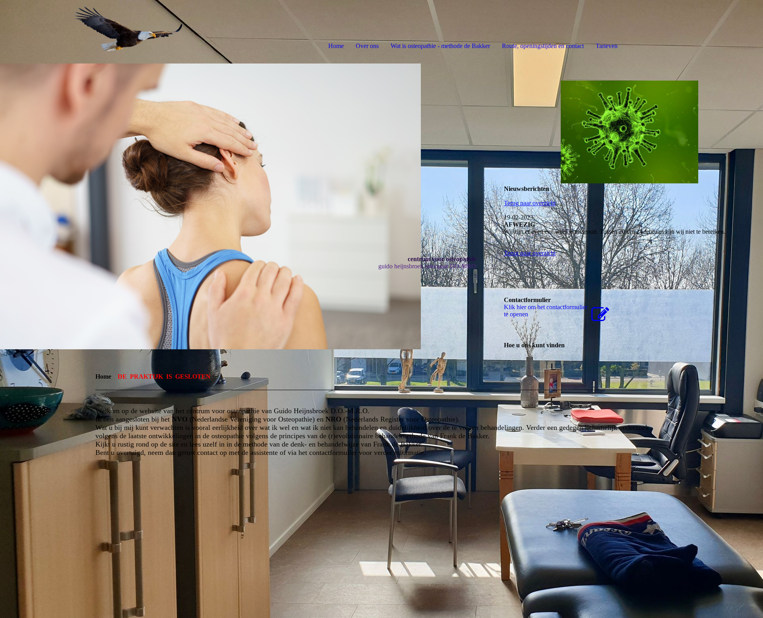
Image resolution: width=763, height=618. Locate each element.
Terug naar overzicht (530, 203)
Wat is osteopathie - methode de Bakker (440, 45)
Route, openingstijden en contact (543, 45)
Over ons (367, 45)
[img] (91, 32)
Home (336, 45)
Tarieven (607, 45)
